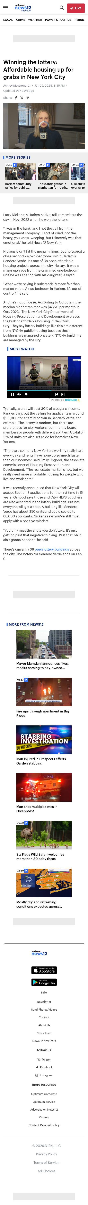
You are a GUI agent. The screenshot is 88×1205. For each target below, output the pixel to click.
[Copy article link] (27, 98)
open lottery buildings (52, 549)
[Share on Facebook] (16, 98)
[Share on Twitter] (21, 98)
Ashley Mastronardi (16, 85)
